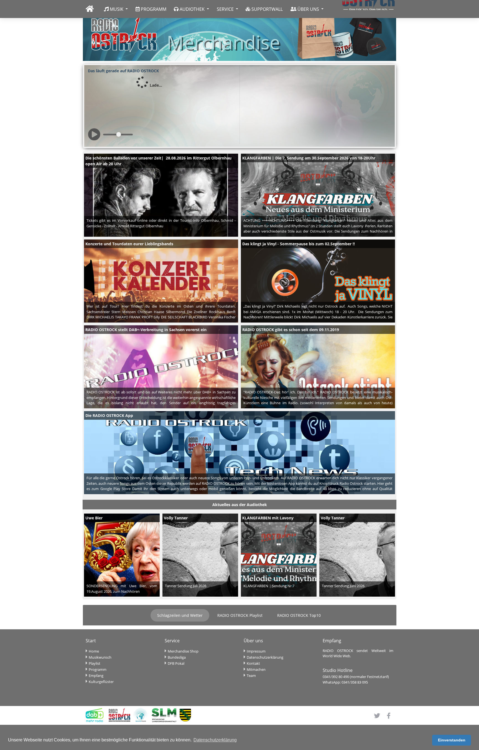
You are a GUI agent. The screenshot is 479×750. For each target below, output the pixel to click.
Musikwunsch (100, 657)
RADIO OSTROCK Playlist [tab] (240, 615)
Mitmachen (256, 669)
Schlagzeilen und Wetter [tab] (180, 615)
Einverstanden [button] (451, 740)
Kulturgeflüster (101, 681)
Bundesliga (177, 657)
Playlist (94, 663)
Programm (97, 669)
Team (251, 675)
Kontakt (253, 663)
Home (94, 651)
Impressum (256, 651)
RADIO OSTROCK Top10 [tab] (299, 615)
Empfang (96, 675)
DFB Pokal (176, 663)
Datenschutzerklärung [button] (215, 740)
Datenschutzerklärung (265, 657)
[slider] (118, 134)
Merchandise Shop (183, 651)
